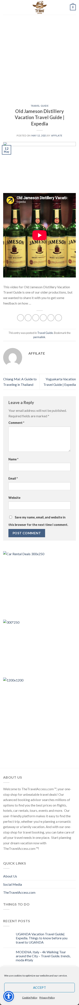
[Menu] (5, 7)
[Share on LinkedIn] (58, 317)
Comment (16, 422)
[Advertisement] (39, 56)
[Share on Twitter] (35, 317)
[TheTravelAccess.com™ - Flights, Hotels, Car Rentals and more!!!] (40, 7)
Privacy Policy (47, 997)
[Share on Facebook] (28, 317)
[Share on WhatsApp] (20, 317)
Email (13, 478)
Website (14, 497)
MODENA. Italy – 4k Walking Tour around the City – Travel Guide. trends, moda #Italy (43, 956)
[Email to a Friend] (43, 317)
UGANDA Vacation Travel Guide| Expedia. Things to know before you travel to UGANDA (41, 938)
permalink (39, 337)
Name (13, 459)
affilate (56, 135)
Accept (39, 987)
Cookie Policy (29, 997)
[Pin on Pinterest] (50, 317)
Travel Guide (40, 105)
